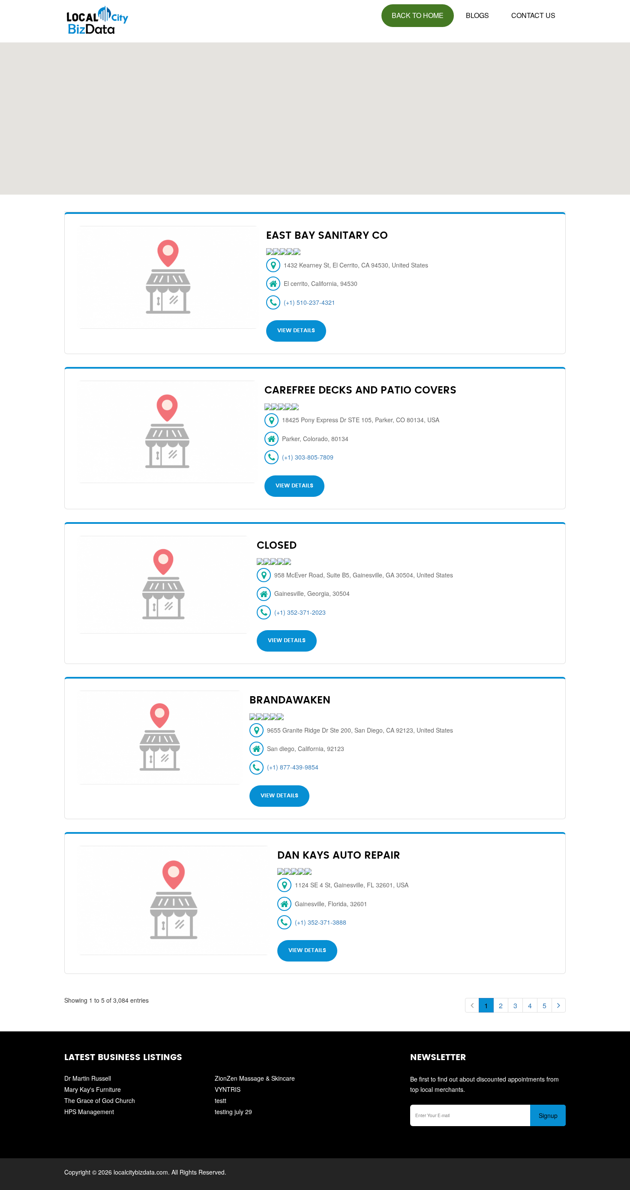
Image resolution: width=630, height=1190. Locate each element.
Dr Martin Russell (87, 1078)
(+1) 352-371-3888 (320, 922)
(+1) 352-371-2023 (300, 612)
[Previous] (472, 1005)
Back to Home (418, 15)
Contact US (533, 15)
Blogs (477, 15)
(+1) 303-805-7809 (307, 457)
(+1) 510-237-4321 (309, 302)
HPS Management (89, 1111)
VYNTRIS (227, 1089)
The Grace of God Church (99, 1100)
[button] (315, 113)
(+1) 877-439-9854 (292, 767)
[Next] (559, 1005)
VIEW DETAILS (296, 331)
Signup (548, 1115)
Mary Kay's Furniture (92, 1089)
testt (220, 1100)
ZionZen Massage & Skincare (255, 1078)
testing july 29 (233, 1111)
